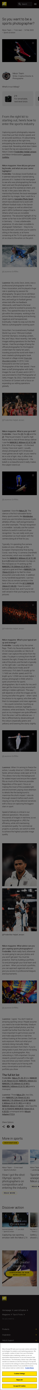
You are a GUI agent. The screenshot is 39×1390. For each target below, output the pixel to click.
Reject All (19, 1380)
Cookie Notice (29, 1368)
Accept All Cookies (19, 1386)
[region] (19, 1366)
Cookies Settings (19, 1374)
